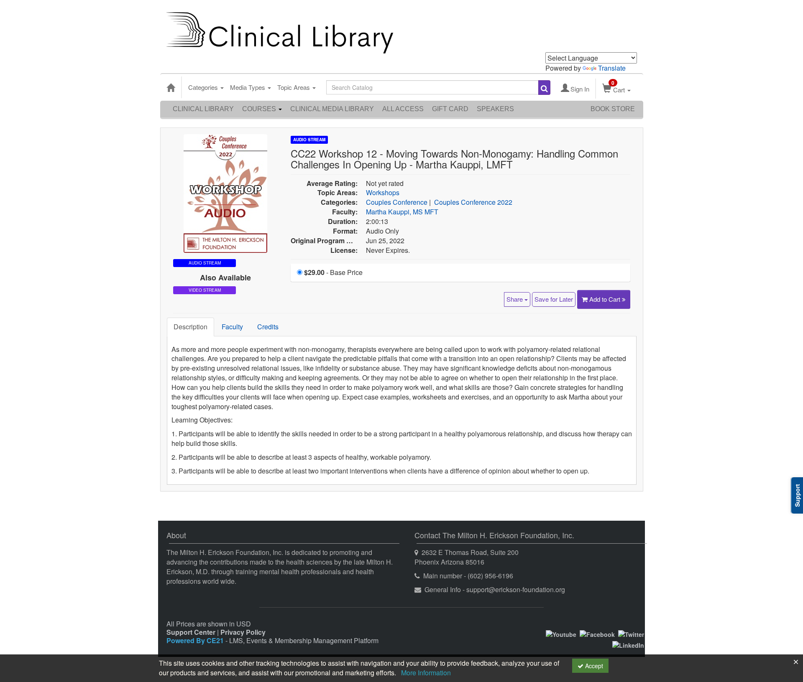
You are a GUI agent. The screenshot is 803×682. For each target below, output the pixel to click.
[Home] (170, 87)
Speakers (495, 108)
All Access (403, 108)
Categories (204, 87)
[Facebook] (597, 633)
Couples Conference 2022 (473, 202)
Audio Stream (309, 140)
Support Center (190, 632)
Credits (268, 326)
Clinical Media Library (332, 108)
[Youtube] (561, 633)
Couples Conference (396, 202)
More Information (426, 672)
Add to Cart (605, 299)
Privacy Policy (243, 632)
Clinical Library (203, 108)
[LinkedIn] (628, 644)
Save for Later (553, 299)
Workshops (382, 192)
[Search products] (544, 87)
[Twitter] (631, 633)
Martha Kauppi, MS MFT (402, 211)
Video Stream (205, 290)
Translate (612, 68)
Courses (260, 108)
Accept (593, 666)
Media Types (248, 87)
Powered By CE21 (195, 640)
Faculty (232, 326)
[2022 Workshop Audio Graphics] (225, 192)
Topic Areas (294, 87)
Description (190, 326)
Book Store (613, 108)
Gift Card (450, 108)
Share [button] (515, 299)
